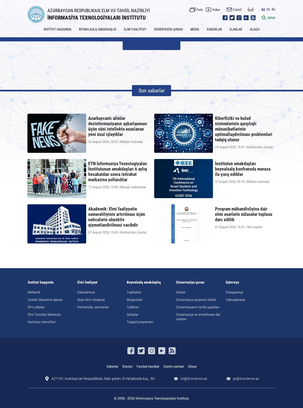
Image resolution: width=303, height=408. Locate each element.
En (268, 9)
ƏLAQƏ (255, 29)
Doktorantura (86, 292)
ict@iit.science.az (193, 379)
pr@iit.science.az (246, 379)
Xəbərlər (112, 366)
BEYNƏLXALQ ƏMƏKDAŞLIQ (97, 29)
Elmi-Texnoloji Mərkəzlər (44, 314)
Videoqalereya (235, 300)
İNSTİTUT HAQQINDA (57, 29)
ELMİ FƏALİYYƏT (135, 29)
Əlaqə (192, 366)
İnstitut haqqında (40, 282)
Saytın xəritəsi (173, 366)
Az (263, 9)
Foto (199, 10)
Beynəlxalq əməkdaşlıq (144, 282)
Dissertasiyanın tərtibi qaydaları (198, 307)
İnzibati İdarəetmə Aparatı (45, 300)
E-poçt (237, 9)
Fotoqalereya (234, 292)
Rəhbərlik (34, 292)
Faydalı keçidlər (148, 366)
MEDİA (194, 29)
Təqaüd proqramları (140, 322)
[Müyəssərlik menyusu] (251, 10)
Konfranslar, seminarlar (93, 307)
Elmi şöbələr (36, 307)
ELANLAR (236, 29)
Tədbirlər (133, 307)
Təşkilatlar (134, 292)
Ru (273, 9)
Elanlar (181, 292)
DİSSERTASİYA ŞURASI (168, 29)
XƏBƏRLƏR (214, 29)
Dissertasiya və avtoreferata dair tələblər (198, 316)
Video (216, 10)
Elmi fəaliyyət (87, 282)
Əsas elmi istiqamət (91, 300)
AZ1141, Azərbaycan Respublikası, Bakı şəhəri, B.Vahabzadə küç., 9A (103, 379)
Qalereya (232, 282)
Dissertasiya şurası (190, 282)
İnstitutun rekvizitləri (42, 322)
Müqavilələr (135, 300)
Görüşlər (132, 314)
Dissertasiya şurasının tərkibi (196, 300)
